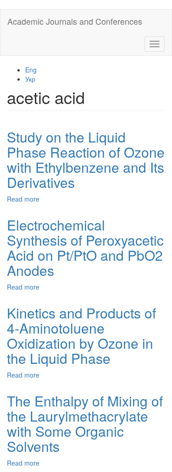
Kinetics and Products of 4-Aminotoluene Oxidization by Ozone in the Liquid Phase (81, 335)
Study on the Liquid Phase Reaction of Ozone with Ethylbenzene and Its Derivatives (86, 159)
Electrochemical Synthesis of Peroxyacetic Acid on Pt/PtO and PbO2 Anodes (85, 247)
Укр (30, 78)
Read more (23, 198)
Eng (31, 69)
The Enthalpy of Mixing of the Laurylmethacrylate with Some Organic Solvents (85, 423)
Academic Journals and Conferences (74, 21)
